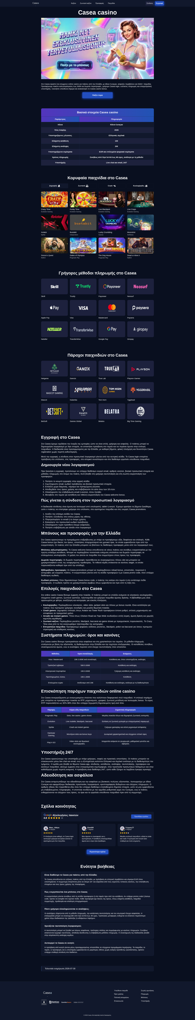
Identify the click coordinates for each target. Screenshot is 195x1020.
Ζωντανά (81, 186)
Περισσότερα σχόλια (97, 852)
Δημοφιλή (53, 186)
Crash (110, 186)
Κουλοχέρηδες (138, 186)
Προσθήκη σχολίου (141, 816)
